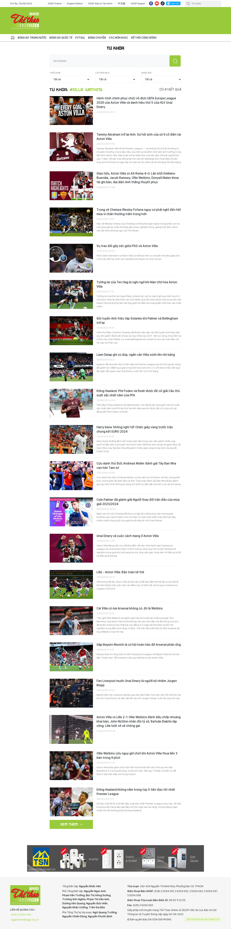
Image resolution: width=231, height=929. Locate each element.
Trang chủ (12, 37)
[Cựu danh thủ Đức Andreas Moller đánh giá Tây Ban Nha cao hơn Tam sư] (71, 475)
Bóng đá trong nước (32, 37)
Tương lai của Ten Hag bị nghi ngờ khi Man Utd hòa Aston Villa (137, 284)
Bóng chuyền (97, 37)
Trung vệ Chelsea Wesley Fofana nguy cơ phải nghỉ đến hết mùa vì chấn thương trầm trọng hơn (139, 212)
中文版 (121, 3)
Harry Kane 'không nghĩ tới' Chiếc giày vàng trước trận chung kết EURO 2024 (135, 429)
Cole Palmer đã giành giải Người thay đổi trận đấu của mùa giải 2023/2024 (138, 502)
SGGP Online (55, 3)
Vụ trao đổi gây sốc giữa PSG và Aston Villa (127, 246)
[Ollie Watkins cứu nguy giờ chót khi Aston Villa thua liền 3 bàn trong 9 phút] (71, 765)
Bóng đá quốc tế (60, 37)
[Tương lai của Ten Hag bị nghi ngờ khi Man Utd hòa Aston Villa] (71, 294)
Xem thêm (69, 824)
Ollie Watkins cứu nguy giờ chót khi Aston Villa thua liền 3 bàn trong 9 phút (137, 755)
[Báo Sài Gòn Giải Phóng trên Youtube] (157, 3)
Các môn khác (118, 37)
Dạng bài (146, 72)
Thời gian (55, 72)
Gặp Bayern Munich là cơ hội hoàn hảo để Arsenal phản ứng (139, 644)
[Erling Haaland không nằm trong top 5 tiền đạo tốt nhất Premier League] (71, 801)
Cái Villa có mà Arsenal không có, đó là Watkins (130, 608)
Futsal (80, 37)
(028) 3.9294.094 (21, 914)
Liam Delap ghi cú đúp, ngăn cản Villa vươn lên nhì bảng (136, 354)
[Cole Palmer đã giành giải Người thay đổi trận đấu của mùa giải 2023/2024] (71, 511)
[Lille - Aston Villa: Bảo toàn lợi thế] (71, 584)
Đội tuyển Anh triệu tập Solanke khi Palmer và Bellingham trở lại (137, 320)
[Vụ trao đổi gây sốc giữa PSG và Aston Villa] (71, 258)
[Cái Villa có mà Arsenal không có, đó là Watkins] (71, 620)
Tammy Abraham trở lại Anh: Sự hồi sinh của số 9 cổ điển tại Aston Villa (139, 137)
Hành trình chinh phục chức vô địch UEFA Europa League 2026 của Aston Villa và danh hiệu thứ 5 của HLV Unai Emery (136, 102)
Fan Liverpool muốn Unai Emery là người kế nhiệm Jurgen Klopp (137, 683)
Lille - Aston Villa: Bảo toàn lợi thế (120, 572)
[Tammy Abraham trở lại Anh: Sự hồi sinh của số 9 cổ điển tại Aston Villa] (71, 146)
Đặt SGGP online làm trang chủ (203, 919)
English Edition (75, 3)
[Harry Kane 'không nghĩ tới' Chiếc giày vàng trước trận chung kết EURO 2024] (71, 439)
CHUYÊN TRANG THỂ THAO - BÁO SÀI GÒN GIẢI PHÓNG (25, 20)
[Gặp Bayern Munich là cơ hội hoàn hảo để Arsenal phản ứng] (71, 656)
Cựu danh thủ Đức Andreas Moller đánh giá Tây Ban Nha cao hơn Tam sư (136, 465)
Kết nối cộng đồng (143, 37)
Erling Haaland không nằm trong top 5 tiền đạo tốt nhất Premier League (136, 792)
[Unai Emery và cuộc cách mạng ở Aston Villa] (71, 548)
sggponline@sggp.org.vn (25, 919)
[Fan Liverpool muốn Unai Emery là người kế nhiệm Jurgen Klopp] (71, 693)
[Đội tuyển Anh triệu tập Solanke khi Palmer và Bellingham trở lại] (71, 330)
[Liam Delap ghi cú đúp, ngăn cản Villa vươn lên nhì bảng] (71, 367)
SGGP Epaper (138, 3)
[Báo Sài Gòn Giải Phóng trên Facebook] (151, 3)
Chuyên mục (102, 72)
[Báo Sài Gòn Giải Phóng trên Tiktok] (162, 3)
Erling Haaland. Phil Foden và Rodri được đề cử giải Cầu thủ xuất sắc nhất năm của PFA (138, 393)
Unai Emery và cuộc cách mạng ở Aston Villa (128, 536)
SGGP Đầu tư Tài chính (100, 3)
